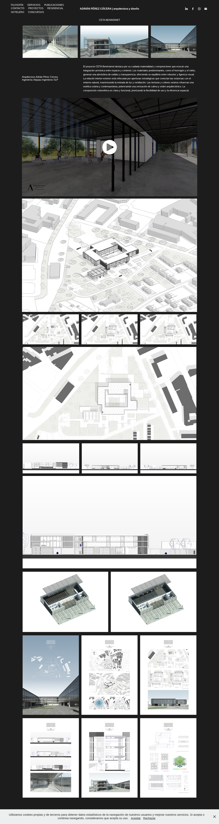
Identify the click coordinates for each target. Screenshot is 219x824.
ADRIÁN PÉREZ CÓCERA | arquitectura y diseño (109, 8)
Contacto (17, 8)
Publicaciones (54, 5)
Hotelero (17, 12)
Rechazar (149, 818)
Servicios (33, 5)
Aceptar (136, 818)
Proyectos (35, 8)
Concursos (36, 12)
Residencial (55, 8)
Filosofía (17, 5)
